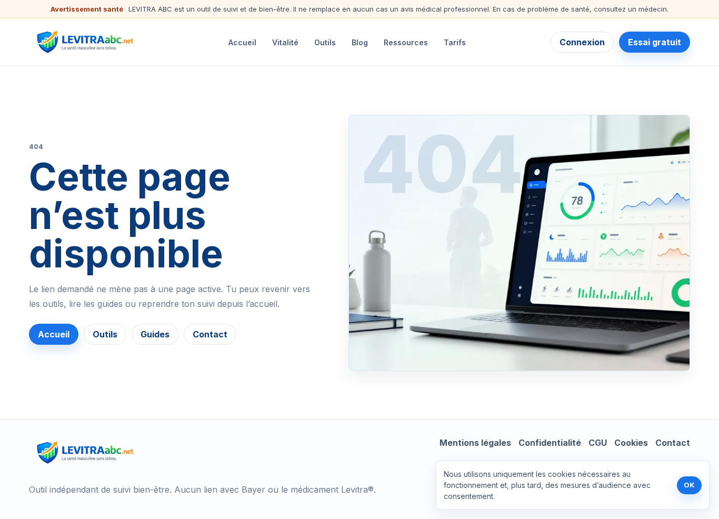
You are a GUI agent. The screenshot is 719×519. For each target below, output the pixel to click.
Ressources (406, 42)
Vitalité (285, 42)
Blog (360, 42)
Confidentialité (549, 442)
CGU (597, 442)
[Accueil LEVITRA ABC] (86, 42)
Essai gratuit (654, 42)
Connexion (582, 42)
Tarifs (455, 42)
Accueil (242, 42)
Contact (210, 334)
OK (689, 485)
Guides (155, 334)
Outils (325, 42)
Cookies (631, 442)
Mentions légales (475, 442)
